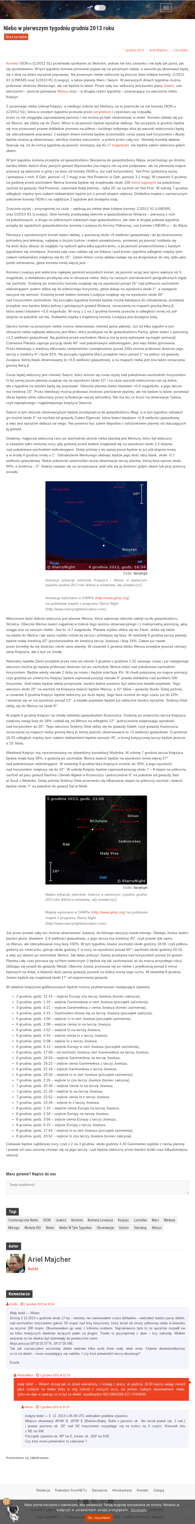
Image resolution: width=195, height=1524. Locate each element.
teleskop (140, 1228)
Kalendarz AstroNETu (71, 1490)
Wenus (62, 91)
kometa (77, 1220)
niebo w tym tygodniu (75, 1228)
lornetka (140, 1220)
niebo (50, 1228)
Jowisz (169, 86)
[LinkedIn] (94, 1498)
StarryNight (140, 573)
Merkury (169, 1220)
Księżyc (123, 1220)
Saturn (124, 1228)
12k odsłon (180, 50)
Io (68, 1019)
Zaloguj (158, 1490)
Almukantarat (122, 1490)
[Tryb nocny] (100, 8)
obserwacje (105, 1228)
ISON (47, 1220)
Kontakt (142, 1490)
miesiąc (14, 1228)
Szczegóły (139, 1510)
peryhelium (102, 112)
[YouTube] (112, 1497)
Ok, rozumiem (99, 1518)
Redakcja (43, 1490)
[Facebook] (78, 1498)
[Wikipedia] (102, 1498)
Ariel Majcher (159, 50)
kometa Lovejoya (100, 1220)
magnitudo (120, 145)
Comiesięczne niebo (23, 1220)
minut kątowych (143, 182)
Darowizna (99, 1490)
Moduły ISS (33, 1228)
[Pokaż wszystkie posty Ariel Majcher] (15, 1263)
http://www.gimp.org (112, 598)
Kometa (12, 63)
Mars (155, 1220)
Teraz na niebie (16, 37)
